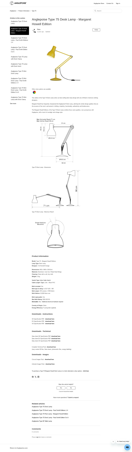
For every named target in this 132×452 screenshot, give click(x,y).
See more (13, 103)
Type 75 (34, 11)
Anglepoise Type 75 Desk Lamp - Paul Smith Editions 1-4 (19, 40)
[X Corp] (35, 377)
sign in (38, 437)
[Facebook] (33, 377)
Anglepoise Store (99, 3)
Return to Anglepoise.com (19, 448)
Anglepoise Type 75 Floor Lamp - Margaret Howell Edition (50, 414)
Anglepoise (13, 11)
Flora (38, 29)
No (71, 388)
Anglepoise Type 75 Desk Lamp (19, 22)
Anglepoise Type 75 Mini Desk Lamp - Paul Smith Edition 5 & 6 (18, 90)
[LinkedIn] (38, 377)
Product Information (23, 11)
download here (49, 319)
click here (86, 371)
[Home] (18, 4)
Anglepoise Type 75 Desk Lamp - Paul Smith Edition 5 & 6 (19, 49)
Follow (96, 29)
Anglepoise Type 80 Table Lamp (42, 421)
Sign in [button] (118, 3)
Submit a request (73, 397)
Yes (61, 388)
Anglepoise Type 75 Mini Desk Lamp (18, 72)
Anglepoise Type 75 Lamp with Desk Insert (19, 65)
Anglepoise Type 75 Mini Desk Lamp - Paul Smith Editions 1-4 (18, 81)
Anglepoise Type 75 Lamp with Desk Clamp (19, 58)
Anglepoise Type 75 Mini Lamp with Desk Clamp (18, 98)
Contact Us (109, 3)
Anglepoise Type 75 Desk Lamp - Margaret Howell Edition (19, 31)
